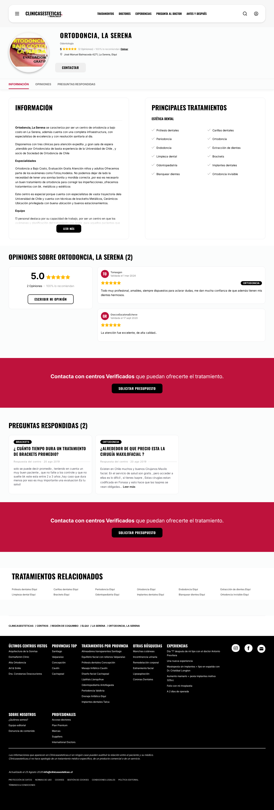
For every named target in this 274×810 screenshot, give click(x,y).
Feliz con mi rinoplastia (179, 685)
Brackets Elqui (61, 594)
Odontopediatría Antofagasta (98, 684)
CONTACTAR (70, 67)
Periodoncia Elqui (105, 589)
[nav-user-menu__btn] (256, 13)
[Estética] (44, 14)
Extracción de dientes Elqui (235, 589)
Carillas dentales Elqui (66, 589)
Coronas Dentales (143, 679)
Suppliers (57, 736)
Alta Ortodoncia (17, 662)
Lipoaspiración (141, 673)
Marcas (56, 730)
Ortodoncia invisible (225, 174)
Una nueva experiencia (180, 660)
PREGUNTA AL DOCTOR (169, 14)
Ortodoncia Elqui (146, 589)
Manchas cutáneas (143, 651)
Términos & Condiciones (22, 785)
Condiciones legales (103, 780)
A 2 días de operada (178, 691)
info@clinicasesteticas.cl (57, 772)
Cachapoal (58, 673)
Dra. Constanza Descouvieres (25, 673)
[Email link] (261, 649)
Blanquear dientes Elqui (192, 594)
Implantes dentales (224, 165)
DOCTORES (125, 14)
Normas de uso (43, 780)
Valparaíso (58, 656)
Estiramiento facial (143, 668)
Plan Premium (59, 725)
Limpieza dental (166, 156)
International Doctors (63, 742)
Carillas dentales (223, 130)
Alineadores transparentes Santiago (102, 651)
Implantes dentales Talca (96, 701)
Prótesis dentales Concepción (98, 662)
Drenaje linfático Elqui (94, 696)
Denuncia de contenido (22, 730)
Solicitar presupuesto (137, 388)
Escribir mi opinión (51, 299)
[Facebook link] (249, 649)
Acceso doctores (61, 719)
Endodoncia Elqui (188, 589)
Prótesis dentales (167, 130)
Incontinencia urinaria (145, 656)
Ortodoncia (219, 139)
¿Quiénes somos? (18, 719)
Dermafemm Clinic (19, 656)
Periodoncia (164, 139)
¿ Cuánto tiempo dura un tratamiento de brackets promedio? (50, 451)
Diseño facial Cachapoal (95, 673)
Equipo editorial (17, 725)
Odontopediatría (166, 165)
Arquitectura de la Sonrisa (23, 651)
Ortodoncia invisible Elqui (234, 594)
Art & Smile (15, 668)
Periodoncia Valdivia (93, 690)
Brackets (218, 156)
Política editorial (128, 780)
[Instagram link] (236, 649)
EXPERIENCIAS (143, 14)
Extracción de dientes (226, 147)
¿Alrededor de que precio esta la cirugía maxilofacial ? (132, 451)
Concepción (59, 662)
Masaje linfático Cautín (95, 668)
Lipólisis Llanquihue (93, 679)
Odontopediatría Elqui (107, 594)
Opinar (124, 49)
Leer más (129, 486)
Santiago (57, 651)
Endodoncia (164, 147)
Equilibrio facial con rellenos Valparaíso (103, 656)
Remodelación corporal (146, 662)
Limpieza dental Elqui (24, 594)
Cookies (59, 780)
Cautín (55, 668)
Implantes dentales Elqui (150, 594)
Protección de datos (20, 780)
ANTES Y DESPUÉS (197, 14)
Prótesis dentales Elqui (24, 589)
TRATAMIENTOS (105, 14)
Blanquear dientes (168, 174)
